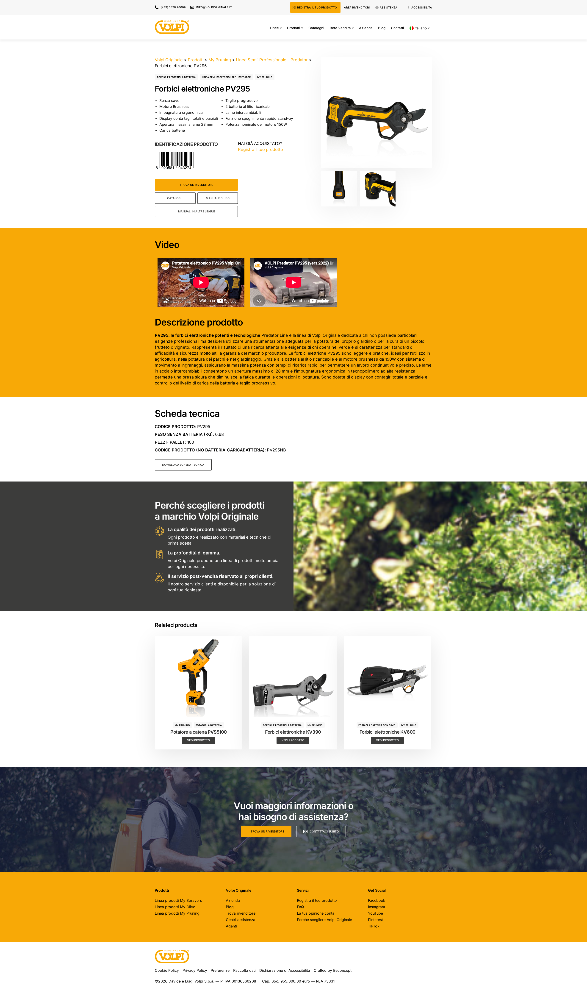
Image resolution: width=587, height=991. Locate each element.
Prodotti (293, 28)
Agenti (231, 926)
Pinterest (375, 919)
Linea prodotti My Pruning (177, 913)
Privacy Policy (195, 970)
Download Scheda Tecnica (183, 464)
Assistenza (388, 7)
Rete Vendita (340, 28)
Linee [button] (274, 28)
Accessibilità (421, 7)
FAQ (300, 907)
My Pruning (264, 77)
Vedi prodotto (198, 740)
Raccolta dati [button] (244, 970)
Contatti (397, 28)
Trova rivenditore (240, 913)
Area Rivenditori (357, 7)
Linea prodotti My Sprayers (178, 900)
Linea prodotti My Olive (175, 907)
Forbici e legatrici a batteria (176, 77)
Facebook (376, 900)
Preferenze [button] (220, 970)
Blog (381, 28)
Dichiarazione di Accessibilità (284, 970)
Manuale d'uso (218, 198)
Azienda (366, 28)
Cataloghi (316, 28)
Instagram (376, 907)
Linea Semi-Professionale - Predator (226, 77)
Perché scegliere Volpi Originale (324, 919)
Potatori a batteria (209, 725)
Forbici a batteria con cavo (376, 725)
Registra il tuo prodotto (317, 7)
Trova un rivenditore (196, 185)
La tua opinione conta (315, 913)
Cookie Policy (167, 970)
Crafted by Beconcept (333, 970)
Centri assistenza (240, 919)
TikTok (373, 926)
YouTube (375, 913)
